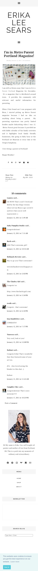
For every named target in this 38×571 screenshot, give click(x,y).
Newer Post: (10, 178)
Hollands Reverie (14, 257)
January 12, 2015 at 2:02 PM (17, 274)
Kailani (10, 350)
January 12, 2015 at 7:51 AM (17, 233)
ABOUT (19, 486)
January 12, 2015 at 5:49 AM (17, 218)
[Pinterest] (12, 463)
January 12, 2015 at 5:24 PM (17, 295)
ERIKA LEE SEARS (19, 22)
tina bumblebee (13, 319)
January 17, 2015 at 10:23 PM (18, 398)
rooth (9, 303)
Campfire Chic (12, 387)
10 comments (26, 60)
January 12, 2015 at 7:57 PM (17, 326)
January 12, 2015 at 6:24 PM (17, 311)
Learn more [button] (14, 562)
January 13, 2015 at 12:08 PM (18, 342)
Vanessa (10, 334)
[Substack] (26, 463)
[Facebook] (8, 463)
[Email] (30, 463)
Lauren (10, 198)
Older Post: (28, 176)
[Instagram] (17, 463)
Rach (9, 241)
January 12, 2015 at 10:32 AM (18, 249)
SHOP (19, 482)
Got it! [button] (6, 567)
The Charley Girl (13, 281)
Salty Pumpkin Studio (16, 226)
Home (19, 478)
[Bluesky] (21, 463)
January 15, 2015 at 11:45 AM (18, 379)
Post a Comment (11, 403)
